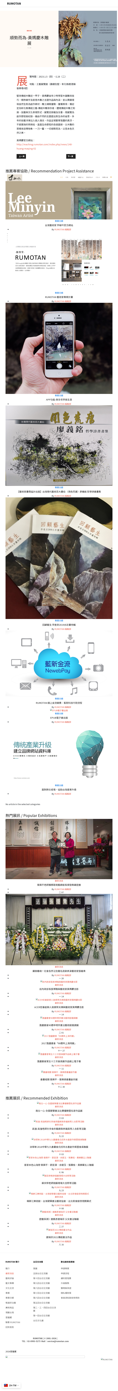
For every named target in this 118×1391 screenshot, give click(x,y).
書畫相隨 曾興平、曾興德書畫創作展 (59, 1079)
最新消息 (59, 880)
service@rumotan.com (58, 1341)
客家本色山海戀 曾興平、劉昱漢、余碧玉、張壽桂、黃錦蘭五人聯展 (59, 1164)
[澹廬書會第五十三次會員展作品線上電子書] (59, 1053)
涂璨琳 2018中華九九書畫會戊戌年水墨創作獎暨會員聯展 (59, 1146)
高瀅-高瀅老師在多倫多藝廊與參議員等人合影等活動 (59, 1128)
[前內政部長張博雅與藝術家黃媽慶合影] (59, 981)
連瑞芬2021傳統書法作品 (59, 1237)
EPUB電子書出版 (59, 717)
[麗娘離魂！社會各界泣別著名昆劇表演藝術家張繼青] (59, 929)
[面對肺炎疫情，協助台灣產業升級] (59, 753)
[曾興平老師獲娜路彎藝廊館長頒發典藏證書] (59, 848)
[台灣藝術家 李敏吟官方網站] (59, 196)
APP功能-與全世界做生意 (59, 399)
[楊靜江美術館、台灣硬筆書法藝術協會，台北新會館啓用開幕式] (59, 1193)
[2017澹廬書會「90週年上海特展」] (59, 1035)
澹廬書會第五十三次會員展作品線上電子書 (59, 1061)
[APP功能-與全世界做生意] (59, 347)
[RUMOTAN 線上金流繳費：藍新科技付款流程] (59, 663)
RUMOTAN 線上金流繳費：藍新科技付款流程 (59, 702)
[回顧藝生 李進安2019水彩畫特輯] (59, 557)
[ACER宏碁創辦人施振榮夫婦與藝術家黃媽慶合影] (59, 999)
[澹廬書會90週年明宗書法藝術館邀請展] (59, 1017)
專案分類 (59, 220)
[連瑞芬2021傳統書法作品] (59, 1229)
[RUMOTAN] (106, 1359)
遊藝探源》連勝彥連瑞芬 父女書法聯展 (59, 1219)
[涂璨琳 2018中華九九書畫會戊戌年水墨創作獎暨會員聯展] (59, 1139)
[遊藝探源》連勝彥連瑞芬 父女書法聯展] (59, 1211)
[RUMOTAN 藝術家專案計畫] (59, 260)
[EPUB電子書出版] (59, 710)
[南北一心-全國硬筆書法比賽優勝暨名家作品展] (59, 1103)
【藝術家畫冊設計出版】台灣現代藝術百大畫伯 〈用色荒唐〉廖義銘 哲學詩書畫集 (59, 491)
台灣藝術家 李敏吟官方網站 (59, 225)
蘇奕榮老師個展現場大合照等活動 (59, 1183)
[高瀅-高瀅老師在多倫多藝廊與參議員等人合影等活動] (59, 1121)
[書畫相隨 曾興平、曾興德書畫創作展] (59, 1071)
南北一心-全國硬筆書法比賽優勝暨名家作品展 (59, 1110)
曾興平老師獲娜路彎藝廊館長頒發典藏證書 (59, 884)
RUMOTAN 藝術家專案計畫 (59, 297)
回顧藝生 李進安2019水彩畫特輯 (59, 624)
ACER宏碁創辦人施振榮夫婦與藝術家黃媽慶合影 (59, 1007)
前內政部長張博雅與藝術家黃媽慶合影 (59, 989)
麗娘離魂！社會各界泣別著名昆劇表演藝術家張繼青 (59, 971)
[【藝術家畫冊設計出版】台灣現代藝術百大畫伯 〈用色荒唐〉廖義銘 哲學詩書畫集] (59, 445)
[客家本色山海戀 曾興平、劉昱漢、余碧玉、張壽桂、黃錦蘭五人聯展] (59, 1157)
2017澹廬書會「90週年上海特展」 (59, 1043)
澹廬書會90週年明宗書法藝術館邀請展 (59, 1025)
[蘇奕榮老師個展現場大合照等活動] (59, 1175)
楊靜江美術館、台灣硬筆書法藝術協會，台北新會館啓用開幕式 (59, 1201)
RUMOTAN (37, 1338)
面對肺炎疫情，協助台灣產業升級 (59, 789)
